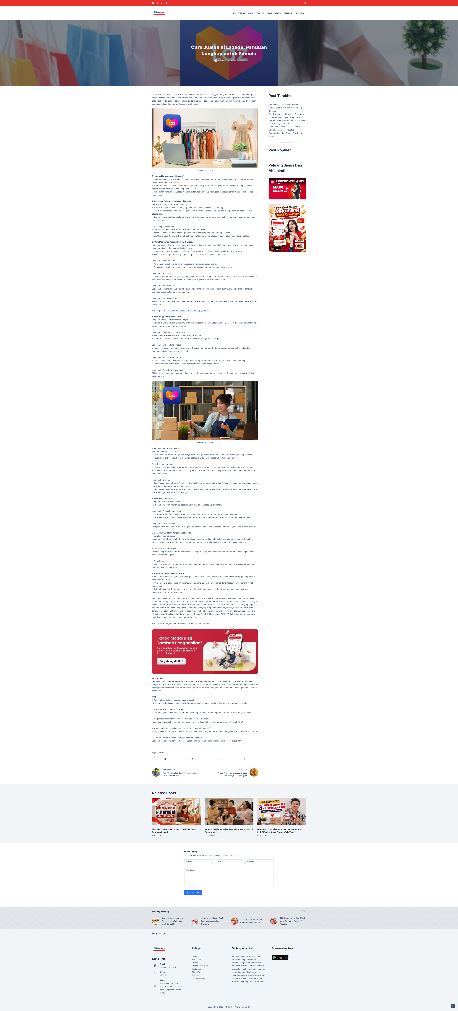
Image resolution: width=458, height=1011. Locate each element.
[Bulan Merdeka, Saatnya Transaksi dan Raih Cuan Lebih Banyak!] (155, 921)
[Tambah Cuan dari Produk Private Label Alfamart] (234, 921)
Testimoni (288, 13)
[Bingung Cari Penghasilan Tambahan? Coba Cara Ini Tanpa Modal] (229, 811)
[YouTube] (166, 3)
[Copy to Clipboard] (245, 759)
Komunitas (299, 13)
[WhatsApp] (165, 759)
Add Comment (192, 870)
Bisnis (250, 13)
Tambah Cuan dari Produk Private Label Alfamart (251, 921)
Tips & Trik (260, 13)
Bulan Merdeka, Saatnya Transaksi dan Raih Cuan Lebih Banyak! (172, 921)
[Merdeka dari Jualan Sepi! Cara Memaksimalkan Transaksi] (195, 921)
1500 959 (164, 975)
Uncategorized (198, 978)
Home (234, 13)
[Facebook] (157, 3)
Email (220, 862)
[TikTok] (162, 3)
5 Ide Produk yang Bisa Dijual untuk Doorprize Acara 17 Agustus (292, 921)
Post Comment (193, 892)
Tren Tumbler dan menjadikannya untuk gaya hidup (186, 310)
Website (250, 862)
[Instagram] (153, 3)
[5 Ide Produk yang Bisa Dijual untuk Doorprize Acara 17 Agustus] (273, 921)
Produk (195, 962)
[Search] (305, 3)
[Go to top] (453, 1006)
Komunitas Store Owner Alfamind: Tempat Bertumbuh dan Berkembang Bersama (285, 107)
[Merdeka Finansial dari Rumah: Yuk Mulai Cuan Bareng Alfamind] (176, 811)
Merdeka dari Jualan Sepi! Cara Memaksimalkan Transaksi (212, 921)
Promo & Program (274, 13)
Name (189, 862)
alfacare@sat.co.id (168, 967)
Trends (242, 13)
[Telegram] (192, 759)
